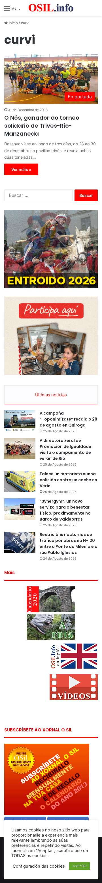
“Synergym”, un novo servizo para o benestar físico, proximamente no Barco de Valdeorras (65, 510)
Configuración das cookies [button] (39, 866)
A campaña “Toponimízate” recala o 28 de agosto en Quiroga (68, 419)
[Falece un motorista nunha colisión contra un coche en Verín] (19, 481)
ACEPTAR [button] (79, 866)
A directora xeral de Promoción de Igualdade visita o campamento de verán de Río (65, 449)
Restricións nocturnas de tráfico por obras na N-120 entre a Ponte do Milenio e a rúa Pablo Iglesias (68, 543)
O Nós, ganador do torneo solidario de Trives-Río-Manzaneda (41, 126)
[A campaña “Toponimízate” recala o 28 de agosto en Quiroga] (19, 421)
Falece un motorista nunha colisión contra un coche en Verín (68, 480)
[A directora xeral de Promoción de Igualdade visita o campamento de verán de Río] (19, 448)
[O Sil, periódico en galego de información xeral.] (51, 8)
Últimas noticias (51, 394)
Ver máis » (21, 169)
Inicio (13, 23)
